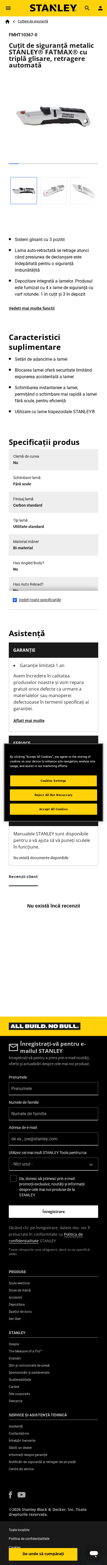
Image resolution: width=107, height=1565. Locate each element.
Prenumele (18, 1077)
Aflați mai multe (28, 720)
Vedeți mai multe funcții (32, 308)
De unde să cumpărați (43, 1553)
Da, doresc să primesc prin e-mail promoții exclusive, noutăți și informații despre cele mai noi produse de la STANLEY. (52, 1186)
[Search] (87, 8)
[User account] (100, 8)
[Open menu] (8, 8)
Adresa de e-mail (23, 1127)
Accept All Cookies (53, 809)
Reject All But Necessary (54, 795)
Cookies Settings (53, 780)
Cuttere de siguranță (33, 21)
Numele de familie (24, 1102)
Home (7, 21)
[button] (10, 1494)
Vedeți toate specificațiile (40, 600)
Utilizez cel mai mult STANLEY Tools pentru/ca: (48, 1152)
